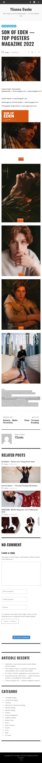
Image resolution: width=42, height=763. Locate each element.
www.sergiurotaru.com (29, 106)
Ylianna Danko (34, 405)
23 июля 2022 (15, 52)
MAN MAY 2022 (6, 401)
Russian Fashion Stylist (9, 403)
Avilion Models (6, 391)
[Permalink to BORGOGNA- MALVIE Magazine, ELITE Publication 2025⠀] (21, 525)
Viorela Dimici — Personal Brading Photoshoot (20, 485)
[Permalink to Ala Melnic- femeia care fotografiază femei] (21, 475)
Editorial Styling (7, 393)
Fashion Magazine (30, 393)
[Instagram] (34, 2)
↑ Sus (21, 760)
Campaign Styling (10, 698)
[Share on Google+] (35, 52)
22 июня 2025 (13, 488)
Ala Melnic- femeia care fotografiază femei (18, 461)
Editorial (14, 391)
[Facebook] (30, 2)
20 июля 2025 (13, 464)
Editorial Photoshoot (25, 391)
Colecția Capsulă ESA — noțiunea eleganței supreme (22, 680)
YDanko (6, 464)
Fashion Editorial (18, 393)
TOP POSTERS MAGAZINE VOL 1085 (11, 405)
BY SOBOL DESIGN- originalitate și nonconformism (22, 673)
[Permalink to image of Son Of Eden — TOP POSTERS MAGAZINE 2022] (21, 69)
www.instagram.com (19, 91)
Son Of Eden (20, 403)
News (7, 723)
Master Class (9, 720)
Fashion (7, 713)
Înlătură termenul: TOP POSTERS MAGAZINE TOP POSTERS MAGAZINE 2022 (21, 398)
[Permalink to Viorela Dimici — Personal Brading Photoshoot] (21, 499)
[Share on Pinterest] (39, 52)
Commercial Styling (11, 700)
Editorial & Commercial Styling (15, 705)
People (7, 728)
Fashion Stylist (6, 395)
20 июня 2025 (13, 514)
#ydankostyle (6, 91)
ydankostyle (25, 405)
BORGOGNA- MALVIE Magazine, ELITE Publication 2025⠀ (20, 510)
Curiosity (8, 703)
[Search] (4, 2)
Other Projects (10, 725)
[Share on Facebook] (28, 52)
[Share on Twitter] (32, 52)
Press (7, 730)
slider (7, 733)
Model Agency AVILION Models (19, 401)
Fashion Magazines (9, 26)
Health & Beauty (10, 718)
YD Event (8, 735)
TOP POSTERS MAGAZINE (31, 403)
